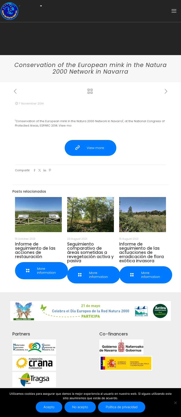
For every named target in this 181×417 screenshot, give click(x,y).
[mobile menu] (174, 11)
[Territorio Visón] (9, 11)
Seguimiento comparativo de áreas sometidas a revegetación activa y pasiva (90, 252)
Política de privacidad (122, 407)
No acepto (80, 407)
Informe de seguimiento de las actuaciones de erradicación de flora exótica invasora (141, 252)
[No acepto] (175, 402)
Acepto (49, 407)
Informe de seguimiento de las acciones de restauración (35, 250)
